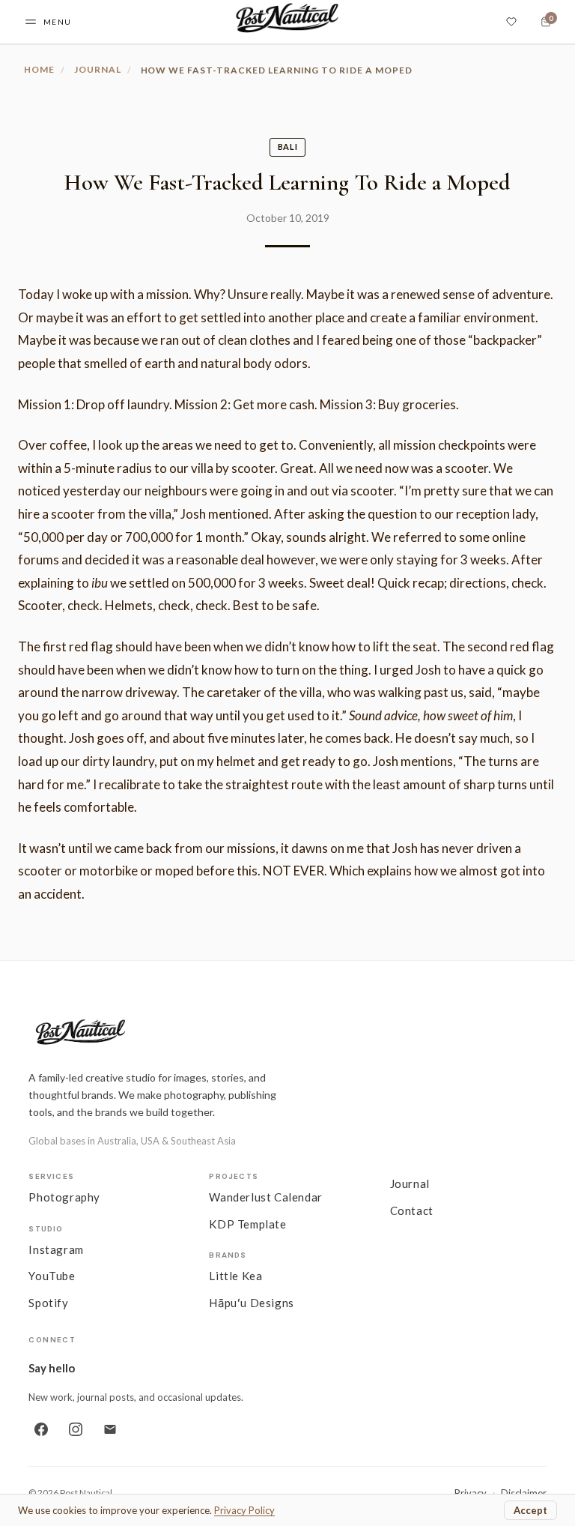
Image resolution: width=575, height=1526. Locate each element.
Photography (64, 1197)
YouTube (51, 1275)
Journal (97, 69)
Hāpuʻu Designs (251, 1302)
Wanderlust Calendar (265, 1197)
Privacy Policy (244, 1510)
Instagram (55, 1249)
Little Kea (235, 1275)
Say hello (51, 1368)
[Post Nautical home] (287, 1033)
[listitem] (41, 1429)
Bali (288, 146)
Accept (530, 1510)
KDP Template (247, 1224)
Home (39, 69)
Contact (411, 1210)
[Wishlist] (511, 21)
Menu (57, 21)
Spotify (48, 1302)
